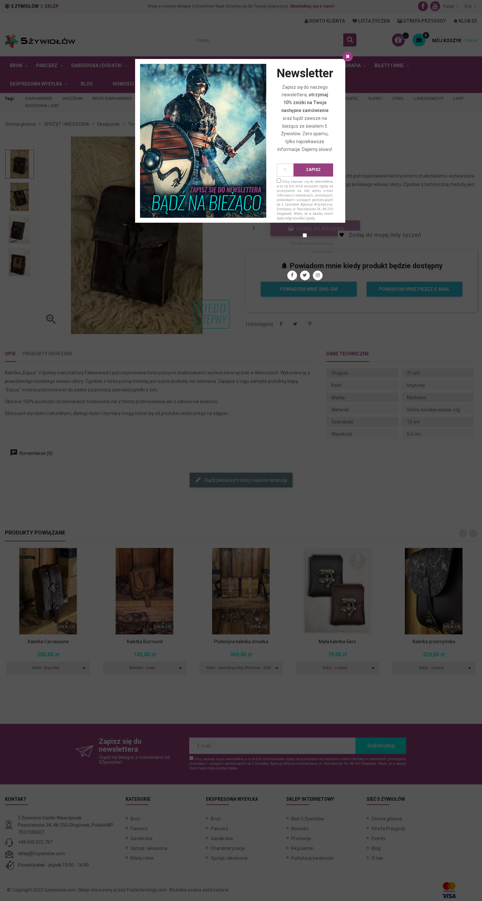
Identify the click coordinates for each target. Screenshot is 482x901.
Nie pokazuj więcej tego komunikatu (312, 247)
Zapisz (313, 169)
